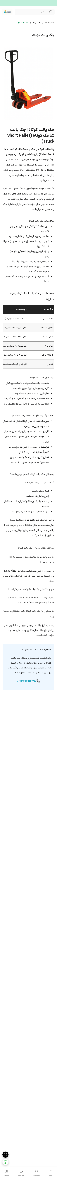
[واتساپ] (5, 1162)
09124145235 (26, 681)
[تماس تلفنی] (5, 1155)
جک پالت (36, 22)
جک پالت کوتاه (22, 22)
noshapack (49, 22)
